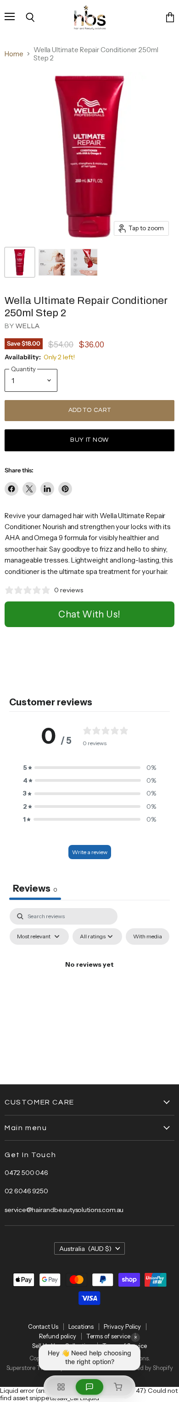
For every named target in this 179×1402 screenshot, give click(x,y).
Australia (85, 1249)
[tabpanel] (89, 985)
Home (14, 54)
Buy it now (89, 440)
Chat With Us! (89, 614)
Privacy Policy (122, 1326)
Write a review (89, 852)
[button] (89, 767)
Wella (28, 326)
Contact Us (43, 1326)
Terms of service (108, 1336)
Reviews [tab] (35, 888)
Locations (81, 1326)
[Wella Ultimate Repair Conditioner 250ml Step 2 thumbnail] (19, 262)
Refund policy (57, 1336)
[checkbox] (147, 936)
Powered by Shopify (146, 1367)
